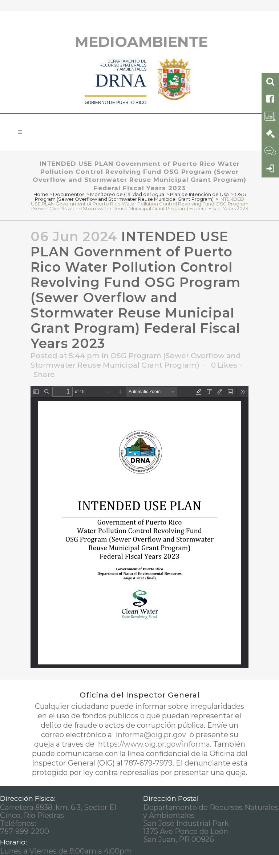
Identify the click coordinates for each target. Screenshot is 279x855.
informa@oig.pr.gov (151, 734)
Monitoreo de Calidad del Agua (127, 194)
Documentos (68, 194)
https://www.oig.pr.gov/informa (153, 744)
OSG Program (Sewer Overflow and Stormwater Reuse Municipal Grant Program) (140, 196)
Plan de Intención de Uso (199, 194)
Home (40, 194)
